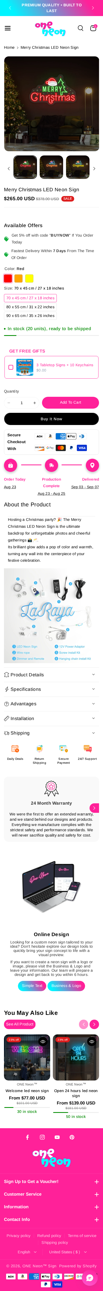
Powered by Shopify (78, 1266)
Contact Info (17, 1219)
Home (9, 47)
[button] (7, 28)
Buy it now (52, 419)
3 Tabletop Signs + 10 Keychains (64, 365)
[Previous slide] (10, 8)
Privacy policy (19, 1236)
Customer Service (22, 1194)
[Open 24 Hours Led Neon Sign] (76, 1057)
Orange (18, 278)
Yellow (29, 278)
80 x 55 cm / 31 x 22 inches (31, 308)
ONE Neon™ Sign (39, 1266)
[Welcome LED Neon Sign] (27, 1057)
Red (8, 278)
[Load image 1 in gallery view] (25, 167)
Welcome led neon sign (27, 1091)
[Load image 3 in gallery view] (78, 167)
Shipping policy (54, 1242)
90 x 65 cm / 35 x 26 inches (31, 316)
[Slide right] (94, 168)
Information (16, 1206)
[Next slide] (93, 8)
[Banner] (51, 615)
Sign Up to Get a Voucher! (31, 1181)
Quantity (11, 391)
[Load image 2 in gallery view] (51, 167)
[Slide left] (8, 168)
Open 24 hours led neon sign (76, 1093)
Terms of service (82, 1236)
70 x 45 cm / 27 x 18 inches (31, 299)
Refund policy (49, 1236)
